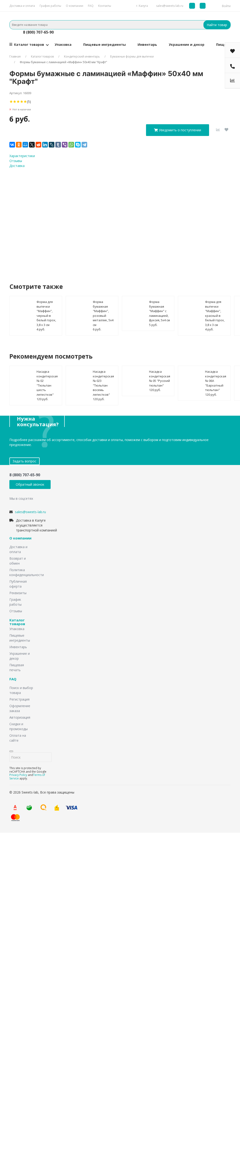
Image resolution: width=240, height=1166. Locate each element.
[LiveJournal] (51, 144)
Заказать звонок (91, 887)
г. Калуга (142, 6)
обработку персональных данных (115, 221)
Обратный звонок (30, 484)
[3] (18, 101)
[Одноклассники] (19, 144)
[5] (25, 101)
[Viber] (65, 144)
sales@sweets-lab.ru (169, 6)
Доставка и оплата (22, 6)
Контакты (104, 6)
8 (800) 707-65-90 (38, 32)
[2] (14, 101)
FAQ (91, 6)
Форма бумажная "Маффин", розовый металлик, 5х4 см (103, 313)
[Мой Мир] (25, 144)
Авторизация (19, 717)
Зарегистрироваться (71, 1104)
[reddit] (38, 144)
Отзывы (15, 161)
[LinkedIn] (45, 144)
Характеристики (22, 156)
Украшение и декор (186, 44)
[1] (11, 101)
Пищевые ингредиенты (104, 44)
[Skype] (78, 144)
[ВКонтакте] (12, 144)
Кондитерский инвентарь (82, 56)
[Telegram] (84, 144)
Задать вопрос (24, 461)
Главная (15, 56)
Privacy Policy (18, 775)
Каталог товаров (29, 44)
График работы (50, 6)
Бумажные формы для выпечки (132, 56)
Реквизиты (17, 593)
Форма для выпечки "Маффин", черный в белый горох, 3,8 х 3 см (46, 313)
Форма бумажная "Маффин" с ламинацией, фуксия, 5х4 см (159, 311)
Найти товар (217, 25)
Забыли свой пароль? (59, 1088)
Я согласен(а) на (101, 221)
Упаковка (63, 44)
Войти (226, 6)
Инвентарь (147, 44)
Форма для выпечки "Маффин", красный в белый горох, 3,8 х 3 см (215, 313)
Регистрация (19, 699)
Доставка (17, 165)
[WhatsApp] (71, 144)
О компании (74, 6)
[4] (21, 101)
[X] (32, 144)
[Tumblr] (58, 144)
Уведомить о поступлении (180, 130)
